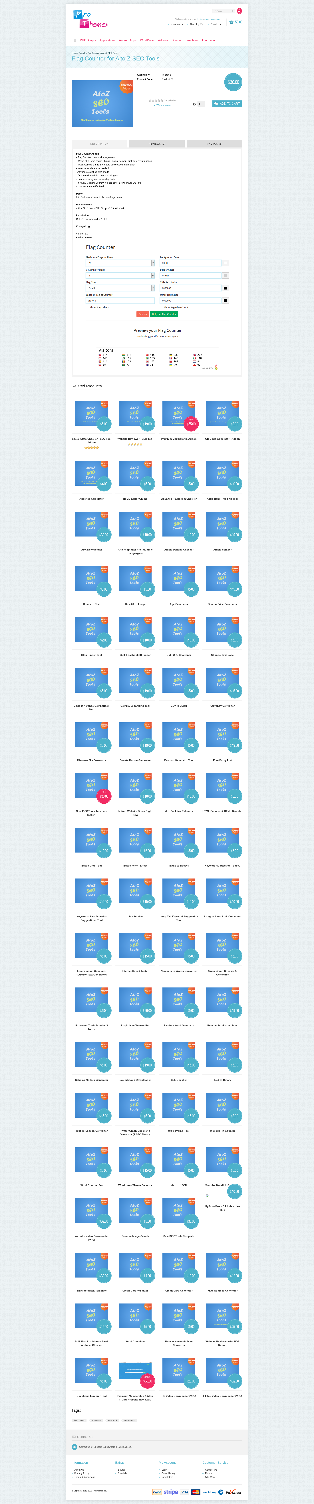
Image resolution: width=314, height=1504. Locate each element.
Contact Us (211, 1469)
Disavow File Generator (91, 760)
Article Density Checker (178, 549)
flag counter (79, 1420)
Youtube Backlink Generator (222, 1185)
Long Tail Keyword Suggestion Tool (179, 918)
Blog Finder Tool (91, 654)
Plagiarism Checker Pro (135, 1025)
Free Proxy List (222, 760)
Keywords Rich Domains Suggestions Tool (92, 918)
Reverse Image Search (135, 1236)
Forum (208, 1473)
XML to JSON (179, 1185)
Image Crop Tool (91, 865)
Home (75, 40)
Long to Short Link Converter (222, 916)
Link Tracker (135, 916)
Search (82, 53)
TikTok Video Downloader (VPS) (222, 1395)
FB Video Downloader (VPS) (179, 1395)
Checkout (216, 24)
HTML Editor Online (135, 498)
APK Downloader (91, 549)
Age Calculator (179, 604)
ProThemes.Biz (99, 1491)
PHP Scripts (88, 40)
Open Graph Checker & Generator (222, 972)
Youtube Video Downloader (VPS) (91, 1238)
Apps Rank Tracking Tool (222, 498)
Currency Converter (222, 705)
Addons (163, 40)
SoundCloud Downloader (135, 1079)
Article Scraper (222, 549)
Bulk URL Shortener (179, 654)
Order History (169, 1473)
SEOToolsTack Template (92, 1290)
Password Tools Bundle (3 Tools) (91, 1027)
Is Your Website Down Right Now (135, 813)
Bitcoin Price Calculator (222, 604)
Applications (107, 40)
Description (99, 143)
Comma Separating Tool (135, 705)
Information (209, 40)
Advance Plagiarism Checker (179, 498)
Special (177, 40)
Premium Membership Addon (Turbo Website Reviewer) (135, 1397)
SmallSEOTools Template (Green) (91, 813)
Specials (122, 1473)
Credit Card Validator (135, 1290)
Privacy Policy (82, 1473)
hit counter (96, 1420)
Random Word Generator (179, 1025)
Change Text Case (222, 654)
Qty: (194, 104)
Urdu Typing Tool (179, 1130)
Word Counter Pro (91, 1185)
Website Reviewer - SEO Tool (135, 438)
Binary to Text (91, 604)
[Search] (239, 11)
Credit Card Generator (178, 1290)
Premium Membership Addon (179, 438)
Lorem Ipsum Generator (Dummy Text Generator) (92, 972)
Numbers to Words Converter (179, 970)
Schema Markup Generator (91, 1079)
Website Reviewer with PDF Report (222, 1343)
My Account (176, 24)
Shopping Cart (197, 24)
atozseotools (129, 1420)
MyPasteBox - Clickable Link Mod (222, 1208)
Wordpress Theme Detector (135, 1185)
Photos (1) (214, 143)
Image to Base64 (179, 865)
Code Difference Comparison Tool (92, 707)
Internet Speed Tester (135, 970)
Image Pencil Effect (135, 865)
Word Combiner (135, 1341)
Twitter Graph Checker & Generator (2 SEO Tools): (135, 1132)
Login (164, 1469)
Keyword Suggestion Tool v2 (222, 865)
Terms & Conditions (84, 1477)
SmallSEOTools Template (178, 1236)
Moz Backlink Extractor (179, 811)
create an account (212, 19)
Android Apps (127, 40)
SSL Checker (179, 1079)
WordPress (147, 40)
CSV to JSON (179, 705)
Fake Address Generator (222, 1290)
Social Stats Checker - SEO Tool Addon (91, 440)
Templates (191, 40)
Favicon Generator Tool (179, 760)
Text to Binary (222, 1079)
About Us (79, 1469)
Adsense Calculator (91, 498)
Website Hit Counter (222, 1130)
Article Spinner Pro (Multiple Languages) (135, 551)
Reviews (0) (157, 143)
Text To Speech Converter (92, 1130)
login (200, 19)
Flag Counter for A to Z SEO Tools (102, 53)
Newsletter (167, 1477)
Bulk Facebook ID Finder (135, 654)
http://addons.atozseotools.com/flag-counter (99, 197)
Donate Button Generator (135, 760)
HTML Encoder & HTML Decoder (222, 811)
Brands (121, 1469)
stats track (112, 1420)
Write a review (163, 105)
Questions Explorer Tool (92, 1395)
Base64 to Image (135, 604)
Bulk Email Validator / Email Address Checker (91, 1343)
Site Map (210, 1477)
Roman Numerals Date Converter (179, 1343)
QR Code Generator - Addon (222, 438)
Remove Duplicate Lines (222, 1025)
